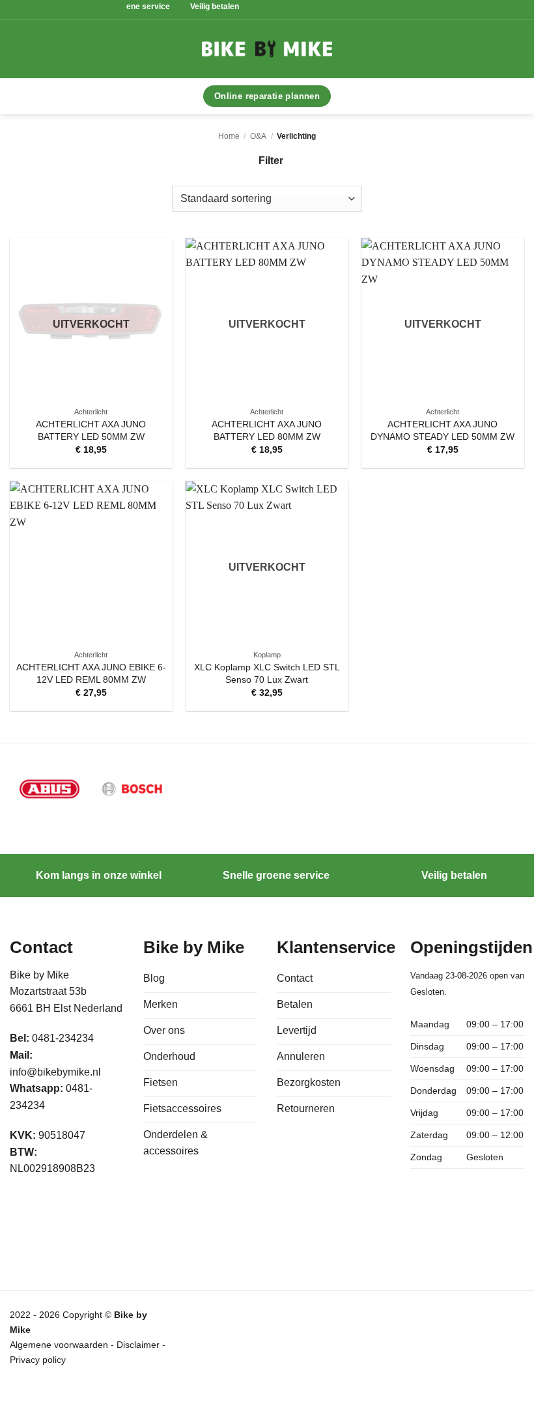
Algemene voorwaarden (59, 1344)
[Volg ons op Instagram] (51, 1205)
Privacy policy (38, 1359)
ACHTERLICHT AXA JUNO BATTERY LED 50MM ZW (91, 430)
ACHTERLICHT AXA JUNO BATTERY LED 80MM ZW (267, 430)
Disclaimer (139, 1344)
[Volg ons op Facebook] (23, 1205)
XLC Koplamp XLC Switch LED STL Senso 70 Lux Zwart (267, 673)
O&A (258, 136)
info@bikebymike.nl (55, 1072)
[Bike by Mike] (267, 48)
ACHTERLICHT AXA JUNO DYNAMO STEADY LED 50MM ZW (442, 430)
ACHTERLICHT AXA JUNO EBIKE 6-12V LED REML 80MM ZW (91, 673)
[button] (101, 48)
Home (229, 136)
